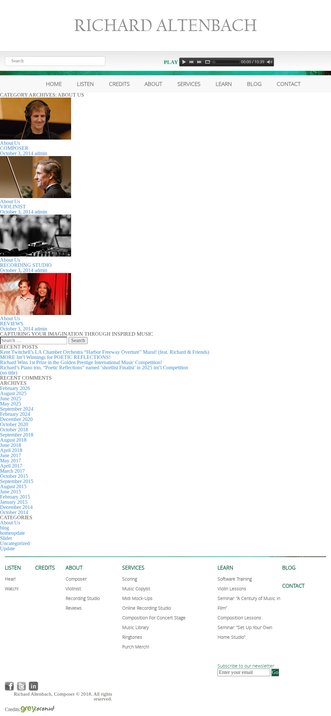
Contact (289, 84)
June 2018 (10, 445)
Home (54, 84)
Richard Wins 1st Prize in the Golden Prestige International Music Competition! (81, 362)
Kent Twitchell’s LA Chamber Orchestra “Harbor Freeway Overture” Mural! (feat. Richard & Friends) (104, 352)
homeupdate (12, 533)
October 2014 (14, 512)
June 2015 (10, 491)
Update (7, 548)
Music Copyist (136, 588)
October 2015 (14, 476)
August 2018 (13, 440)
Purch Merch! (135, 647)
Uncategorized (15, 543)
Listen (85, 84)
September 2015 (16, 481)
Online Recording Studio (146, 608)
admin (41, 153)
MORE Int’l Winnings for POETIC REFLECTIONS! (55, 357)
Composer (14, 148)
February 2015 (15, 497)
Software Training (235, 579)
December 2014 (16, 507)
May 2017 (10, 460)
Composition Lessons (239, 618)
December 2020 (16, 419)
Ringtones (132, 637)
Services (188, 84)
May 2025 (10, 403)
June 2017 (10, 455)
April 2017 (11, 466)
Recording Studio (26, 265)
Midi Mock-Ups (137, 598)
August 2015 (13, 486)
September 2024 (16, 409)
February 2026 (15, 388)
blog (4, 528)
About (153, 84)
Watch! (11, 588)
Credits (119, 84)
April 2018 (11, 450)
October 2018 (14, 429)
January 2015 (13, 502)
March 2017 (12, 471)
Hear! (10, 579)
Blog (254, 84)
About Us (10, 143)
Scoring (129, 579)
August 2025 (13, 393)
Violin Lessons (232, 588)
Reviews (11, 323)
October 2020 (14, 424)
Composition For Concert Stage (154, 618)
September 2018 (16, 434)
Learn (224, 84)
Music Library (135, 627)
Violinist (13, 206)
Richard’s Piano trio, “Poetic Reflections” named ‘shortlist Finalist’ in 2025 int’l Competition (94, 367)
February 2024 (15, 414)
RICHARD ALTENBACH (165, 26)
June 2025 (10, 398)
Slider (6, 538)
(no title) (8, 372)
